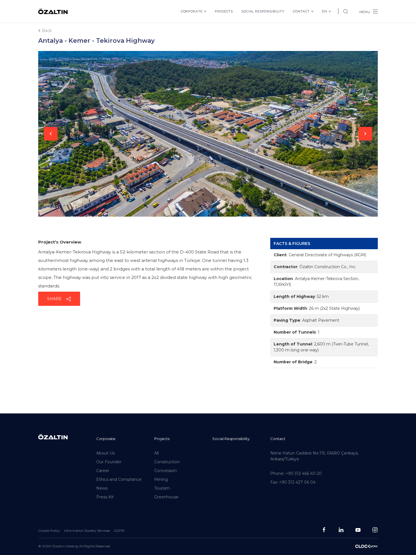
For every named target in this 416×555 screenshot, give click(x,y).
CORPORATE (192, 11)
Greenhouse (166, 497)
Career (102, 470)
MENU (364, 12)
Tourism (162, 488)
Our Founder (108, 461)
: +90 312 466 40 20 (296, 473)
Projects (224, 11)
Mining (161, 479)
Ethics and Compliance (118, 479)
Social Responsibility (231, 438)
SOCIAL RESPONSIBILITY (262, 11)
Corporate (105, 438)
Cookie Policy (49, 530)
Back (47, 30)
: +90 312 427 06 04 (293, 482)
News (102, 488)
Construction (167, 461)
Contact (277, 438)
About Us (105, 453)
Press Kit (105, 497)
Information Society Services (87, 530)
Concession (165, 470)
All (156, 453)
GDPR (119, 530)
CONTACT (301, 11)
